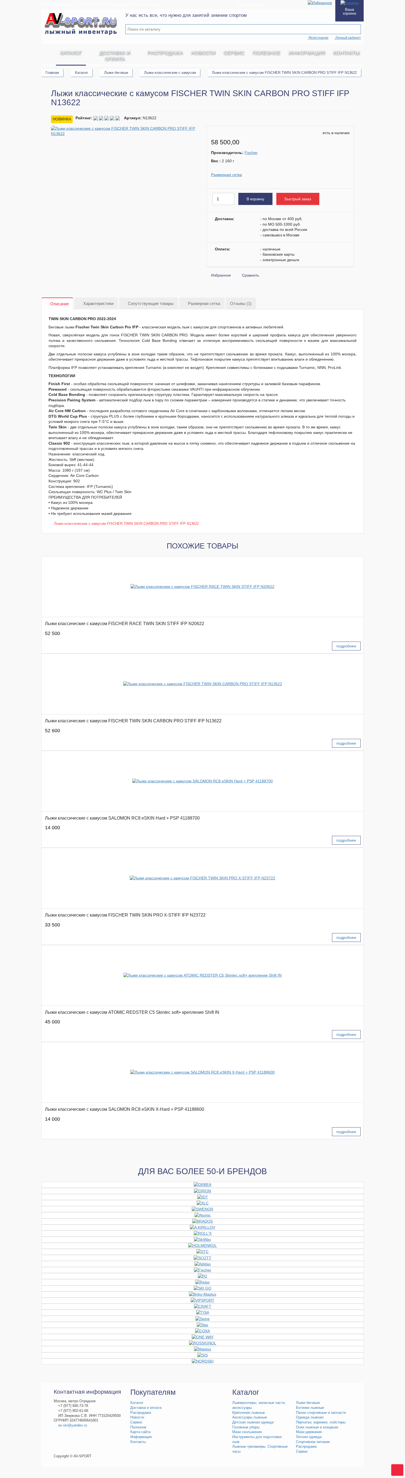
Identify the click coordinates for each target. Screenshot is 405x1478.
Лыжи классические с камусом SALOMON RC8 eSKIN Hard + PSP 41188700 (122, 818)
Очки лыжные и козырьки (317, 1427)
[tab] (57, 304)
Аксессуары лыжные (249, 1417)
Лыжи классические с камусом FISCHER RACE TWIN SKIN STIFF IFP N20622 (124, 623)
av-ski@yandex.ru (72, 1425)
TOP (395, 1468)
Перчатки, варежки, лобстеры (320, 1422)
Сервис (233, 53)
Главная (52, 73)
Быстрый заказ (298, 199)
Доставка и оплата (114, 56)
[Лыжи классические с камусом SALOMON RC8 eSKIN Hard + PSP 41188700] (202, 781)
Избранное (221, 275)
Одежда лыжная (309, 1417)
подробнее (346, 646)
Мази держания (309, 1432)
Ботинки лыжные (310, 1408)
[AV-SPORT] (48, 53)
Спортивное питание (313, 1442)
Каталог (71, 53)
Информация (306, 53)
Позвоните (248, 4)
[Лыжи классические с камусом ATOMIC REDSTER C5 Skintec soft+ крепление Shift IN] (202, 975)
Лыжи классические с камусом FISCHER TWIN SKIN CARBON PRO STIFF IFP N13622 (126, 524)
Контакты (346, 53)
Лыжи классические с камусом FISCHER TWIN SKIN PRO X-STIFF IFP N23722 (125, 915)
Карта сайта (140, 1432)
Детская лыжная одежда (253, 1422)
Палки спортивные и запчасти (321, 1413)
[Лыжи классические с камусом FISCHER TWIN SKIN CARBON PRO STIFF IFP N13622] (202, 684)
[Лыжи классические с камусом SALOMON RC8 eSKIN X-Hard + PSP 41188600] (202, 1072)
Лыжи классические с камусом (170, 73)
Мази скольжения (247, 1432)
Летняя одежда (309, 1437)
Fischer (251, 152)
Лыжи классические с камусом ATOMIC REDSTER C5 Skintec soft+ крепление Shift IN (132, 1012)
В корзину (255, 199)
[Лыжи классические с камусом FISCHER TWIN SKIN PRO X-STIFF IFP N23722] (202, 878)
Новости (203, 53)
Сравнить (250, 275)
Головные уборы (246, 1427)
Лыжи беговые (116, 73)
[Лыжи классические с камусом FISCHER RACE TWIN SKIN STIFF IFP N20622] (202, 587)
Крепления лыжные (248, 1413)
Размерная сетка (226, 174)
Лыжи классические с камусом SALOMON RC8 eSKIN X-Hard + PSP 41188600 (124, 1109)
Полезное (266, 53)
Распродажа (165, 53)
